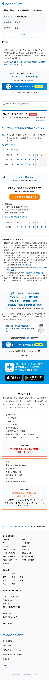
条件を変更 (24, 34)
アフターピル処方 (28, 560)
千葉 (13, 573)
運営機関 (6, 659)
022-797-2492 (10, 145)
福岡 (21, 580)
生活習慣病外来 (27, 556)
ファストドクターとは (11, 597)
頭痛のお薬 (26, 546)
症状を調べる (7, 600)
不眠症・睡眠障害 (9, 556)
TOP (3, 526)
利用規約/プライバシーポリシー (14, 650)
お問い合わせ (7, 645)
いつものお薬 (26, 543)
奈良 (21, 577)
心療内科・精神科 (9, 550)
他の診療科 (40, 120)
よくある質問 (7, 641)
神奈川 (5, 580)
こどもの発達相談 (9, 553)
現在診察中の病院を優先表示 (18, 103)
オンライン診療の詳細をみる (24, 197)
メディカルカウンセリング (12, 590)
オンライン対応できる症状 (16, 216)
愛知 (13, 577)
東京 (4, 577)
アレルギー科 (7, 563)
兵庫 (13, 584)
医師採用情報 (7, 623)
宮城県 (21, 526)
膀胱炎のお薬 (26, 553)
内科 (4, 543)
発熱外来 (6, 539)
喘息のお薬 (26, 550)
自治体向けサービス (10, 617)
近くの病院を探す (11, 526)
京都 (21, 573)
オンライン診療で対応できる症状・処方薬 (24, 92)
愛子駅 (27, 526)
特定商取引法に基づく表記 (12, 654)
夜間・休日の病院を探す (11, 607)
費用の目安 (24, 355)
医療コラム (7, 603)
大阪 (13, 580)
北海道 (5, 573)
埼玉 (4, 584)
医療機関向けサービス (11, 613)
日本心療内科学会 (24, 265)
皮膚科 (24, 539)
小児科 (5, 546)
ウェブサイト (10, 149)
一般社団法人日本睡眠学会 (34, 273)
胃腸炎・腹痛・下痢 (10, 560)
